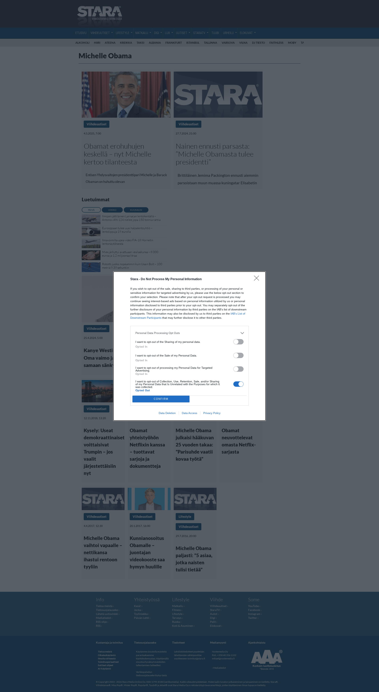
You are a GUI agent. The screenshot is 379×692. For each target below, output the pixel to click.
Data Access (189, 413)
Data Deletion (167, 413)
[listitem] (189, 333)
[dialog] (189, 346)
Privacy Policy (211, 413)
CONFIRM (161, 398)
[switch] (238, 341)
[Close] (258, 279)
